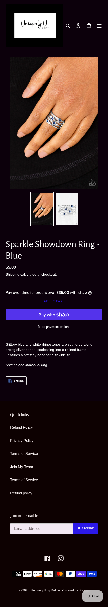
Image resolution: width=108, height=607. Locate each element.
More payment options (54, 327)
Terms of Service (24, 454)
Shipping (12, 274)
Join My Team (21, 467)
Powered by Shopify (75, 590)
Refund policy (21, 493)
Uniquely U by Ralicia (46, 590)
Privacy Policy (22, 440)
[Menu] (99, 25)
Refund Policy (21, 427)
